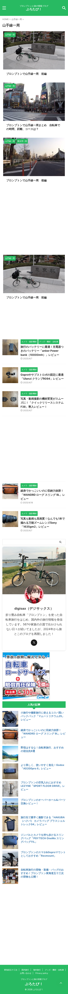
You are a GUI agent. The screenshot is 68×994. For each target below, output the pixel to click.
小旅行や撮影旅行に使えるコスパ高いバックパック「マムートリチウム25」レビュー (42, 716)
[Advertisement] (34, 219)
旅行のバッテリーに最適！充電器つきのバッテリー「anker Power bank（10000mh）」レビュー (42, 350)
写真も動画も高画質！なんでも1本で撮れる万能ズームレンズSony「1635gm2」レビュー (43, 522)
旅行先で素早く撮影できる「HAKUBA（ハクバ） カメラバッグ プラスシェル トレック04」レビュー (43, 821)
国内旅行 (25, 970)
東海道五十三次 (10, 970)
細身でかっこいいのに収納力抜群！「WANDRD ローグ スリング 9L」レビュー (43, 494)
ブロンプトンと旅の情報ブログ (34, 979)
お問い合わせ (25, 973)
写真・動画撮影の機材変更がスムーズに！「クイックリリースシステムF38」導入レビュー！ (42, 402)
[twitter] (34, 642)
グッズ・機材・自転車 (54, 970)
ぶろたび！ (34, 9)
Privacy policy (41, 973)
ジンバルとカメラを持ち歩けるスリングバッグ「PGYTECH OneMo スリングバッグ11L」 (42, 838)
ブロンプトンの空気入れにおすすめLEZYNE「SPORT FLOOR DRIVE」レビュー (43, 786)
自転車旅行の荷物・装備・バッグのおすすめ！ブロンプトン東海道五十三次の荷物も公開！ (42, 873)
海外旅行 (37, 970)
